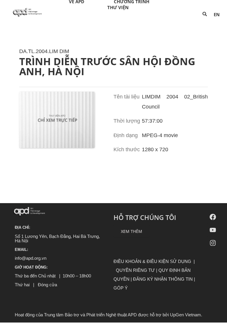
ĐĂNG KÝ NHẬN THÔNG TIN (163, 279)
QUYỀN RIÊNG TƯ (135, 270)
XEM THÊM (131, 231)
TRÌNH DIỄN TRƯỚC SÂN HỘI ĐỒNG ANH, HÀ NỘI (107, 63)
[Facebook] (212, 216)
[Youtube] (212, 229)
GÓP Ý (121, 287)
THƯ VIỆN (118, 7)
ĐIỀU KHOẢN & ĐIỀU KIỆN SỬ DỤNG (152, 261)
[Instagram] (212, 242)
